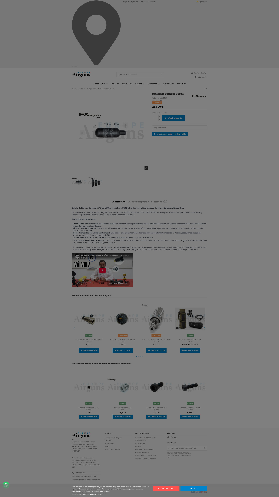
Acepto (193, 488)
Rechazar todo (166, 488)
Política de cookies (79, 494)
